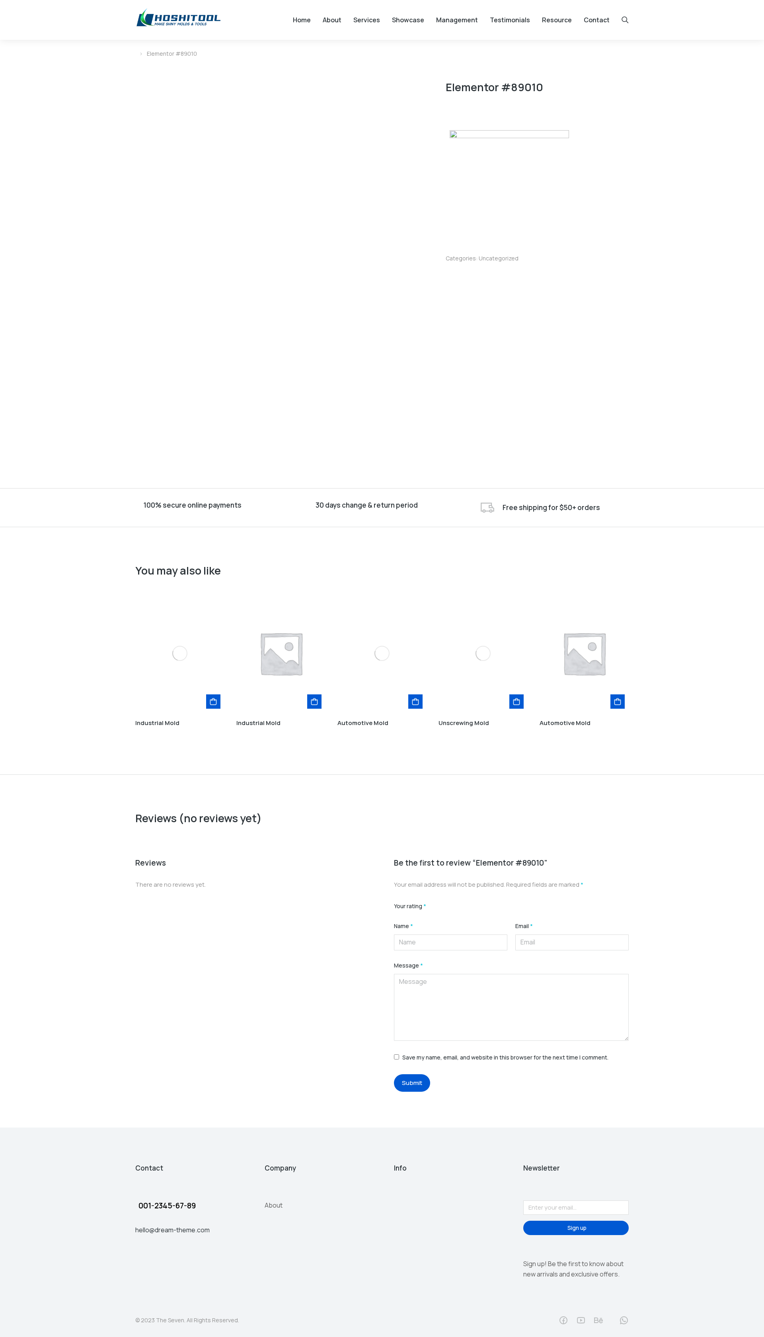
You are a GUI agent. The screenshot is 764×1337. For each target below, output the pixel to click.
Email (524, 926)
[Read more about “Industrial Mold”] (213, 701)
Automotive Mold (362, 723)
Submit (412, 1083)
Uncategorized (498, 258)
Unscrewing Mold (464, 723)
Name (403, 926)
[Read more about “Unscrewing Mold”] (516, 701)
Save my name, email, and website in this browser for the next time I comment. (505, 1057)
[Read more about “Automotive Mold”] (415, 701)
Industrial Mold (157, 723)
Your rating (410, 906)
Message (408, 965)
